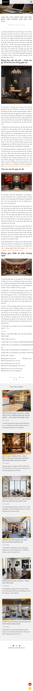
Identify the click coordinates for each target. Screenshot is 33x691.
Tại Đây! (7, 328)
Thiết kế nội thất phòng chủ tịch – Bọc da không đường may (15, 541)
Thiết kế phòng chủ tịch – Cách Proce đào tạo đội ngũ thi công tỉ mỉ (16, 500)
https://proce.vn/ (11, 339)
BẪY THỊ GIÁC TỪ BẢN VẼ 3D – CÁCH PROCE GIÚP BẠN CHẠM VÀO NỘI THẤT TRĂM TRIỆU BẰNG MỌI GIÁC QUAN (15, 458)
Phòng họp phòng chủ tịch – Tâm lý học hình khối (16, 582)
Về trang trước (13, 377)
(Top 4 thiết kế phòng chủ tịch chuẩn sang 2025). (17, 166)
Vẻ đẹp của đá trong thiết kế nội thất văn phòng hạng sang (16, 623)
